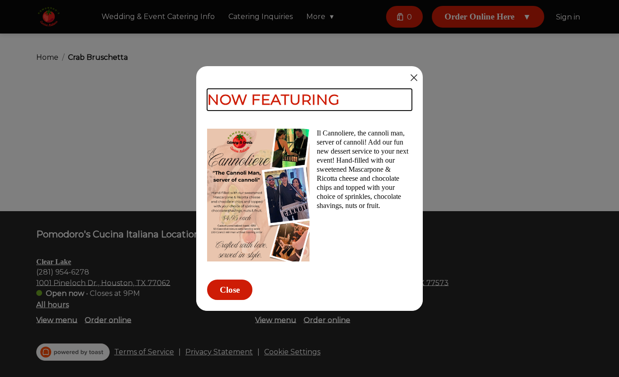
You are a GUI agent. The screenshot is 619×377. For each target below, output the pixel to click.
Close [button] (230, 290)
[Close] (414, 78)
